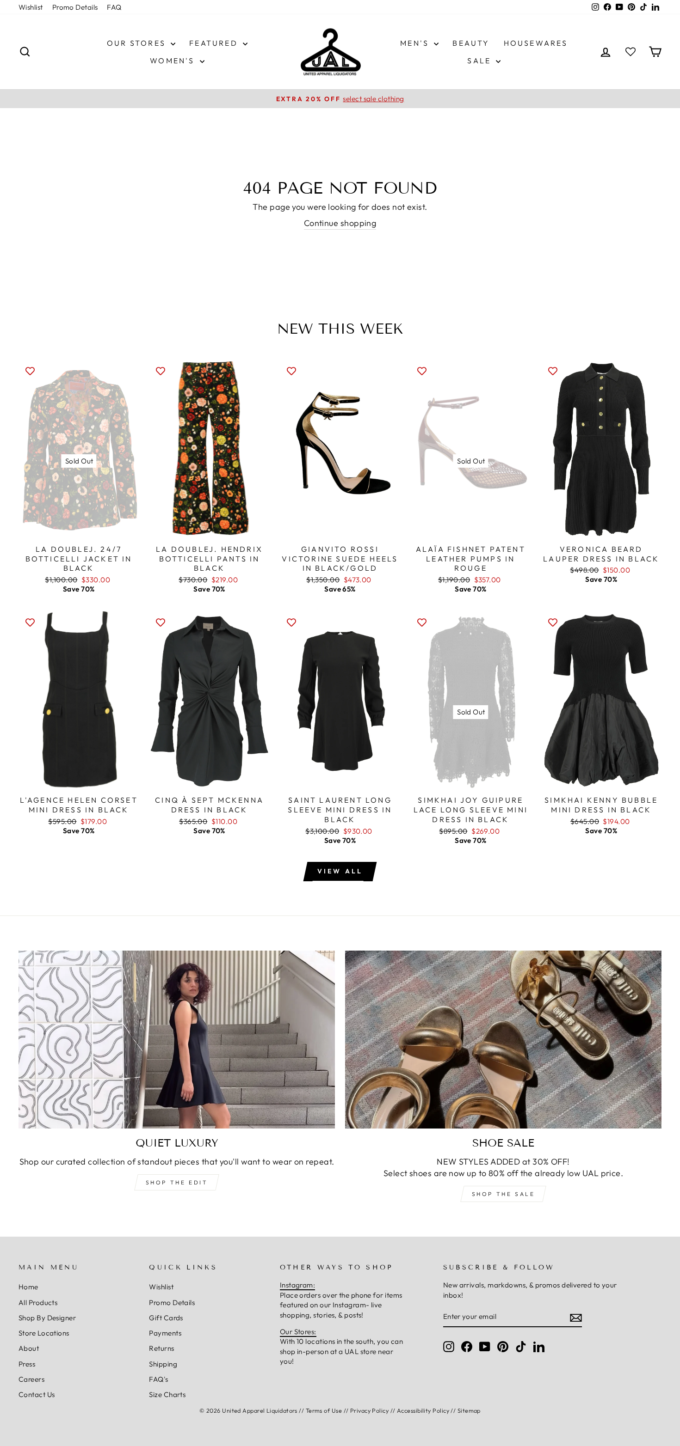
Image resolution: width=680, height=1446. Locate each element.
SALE (480, 60)
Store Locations (44, 1333)
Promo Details (75, 7)
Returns (161, 1348)
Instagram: (297, 1285)
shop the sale (503, 1193)
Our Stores (137, 43)
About (29, 1348)
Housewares (536, 43)
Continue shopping (340, 223)
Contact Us (37, 1394)
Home (28, 1286)
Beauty (470, 43)
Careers (31, 1379)
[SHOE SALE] (503, 1040)
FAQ (114, 7)
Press (27, 1364)
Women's (174, 60)
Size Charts (167, 1394)
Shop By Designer (47, 1317)
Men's (416, 43)
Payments (165, 1333)
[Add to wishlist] (30, 370)
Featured (215, 43)
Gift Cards (166, 1317)
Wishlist (31, 7)
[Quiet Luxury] (177, 1040)
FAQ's (158, 1379)
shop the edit (177, 1182)
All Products (38, 1302)
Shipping (163, 1364)
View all (340, 871)
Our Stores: (298, 1331)
